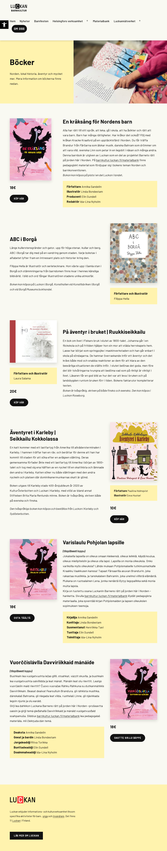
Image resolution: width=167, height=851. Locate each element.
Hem (12, 21)
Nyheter (25, 21)
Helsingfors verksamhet (68, 21)
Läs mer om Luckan (26, 835)
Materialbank (101, 21)
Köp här (19, 198)
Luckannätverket (124, 21)
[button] (4, 24)
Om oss (19, 28)
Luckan (16, 820)
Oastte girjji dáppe (127, 737)
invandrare (58, 816)
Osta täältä (22, 617)
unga (45, 816)
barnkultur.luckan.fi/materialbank (117, 160)
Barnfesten (41, 21)
